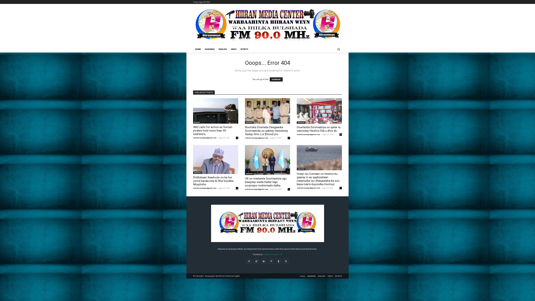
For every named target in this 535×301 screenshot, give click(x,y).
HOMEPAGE (276, 79)
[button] (338, 49)
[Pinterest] (271, 261)
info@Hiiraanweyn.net (272, 254)
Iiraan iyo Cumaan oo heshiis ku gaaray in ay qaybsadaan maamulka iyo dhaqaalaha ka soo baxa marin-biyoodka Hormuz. (318, 179)
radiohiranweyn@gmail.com (204, 138)
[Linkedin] (264, 261)
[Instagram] (256, 261)
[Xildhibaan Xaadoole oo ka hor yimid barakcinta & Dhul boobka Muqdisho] (215, 159)
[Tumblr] (278, 261)
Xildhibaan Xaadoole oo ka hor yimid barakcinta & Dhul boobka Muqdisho (213, 181)
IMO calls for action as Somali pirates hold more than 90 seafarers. (212, 130)
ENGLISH (197, 122)
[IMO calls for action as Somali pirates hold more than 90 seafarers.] (215, 111)
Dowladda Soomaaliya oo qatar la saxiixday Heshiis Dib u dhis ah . (318, 129)
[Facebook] (249, 261)
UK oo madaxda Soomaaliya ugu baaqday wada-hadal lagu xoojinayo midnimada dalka (265, 182)
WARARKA (249, 122)
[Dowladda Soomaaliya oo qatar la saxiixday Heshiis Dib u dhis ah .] (319, 111)
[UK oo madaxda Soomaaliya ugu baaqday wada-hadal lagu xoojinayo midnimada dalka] (267, 160)
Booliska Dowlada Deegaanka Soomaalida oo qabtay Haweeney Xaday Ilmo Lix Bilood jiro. (266, 131)
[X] (286, 261)
